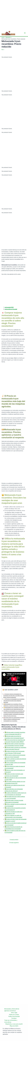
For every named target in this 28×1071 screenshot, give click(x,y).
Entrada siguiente (14, 842)
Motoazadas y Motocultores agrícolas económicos (11, 1009)
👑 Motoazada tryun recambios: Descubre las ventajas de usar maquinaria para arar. (14, 708)
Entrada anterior (14, 839)
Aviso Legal (14, 1012)
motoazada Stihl (9, 307)
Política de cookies (14, 1014)
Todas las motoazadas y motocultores (10, 1021)
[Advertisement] (14, 15)
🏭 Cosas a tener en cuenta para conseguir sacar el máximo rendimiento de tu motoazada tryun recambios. (14, 719)
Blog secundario (14, 1026)
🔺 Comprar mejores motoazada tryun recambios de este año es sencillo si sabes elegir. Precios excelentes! (13, 695)
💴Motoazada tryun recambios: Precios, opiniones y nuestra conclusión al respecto (14, 704)
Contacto (14, 1018)
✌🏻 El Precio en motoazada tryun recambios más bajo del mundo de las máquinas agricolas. (14, 700)
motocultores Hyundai (11, 309)
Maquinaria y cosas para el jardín (14, 1024)
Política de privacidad (14, 1016)
